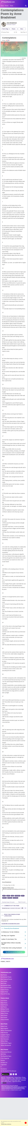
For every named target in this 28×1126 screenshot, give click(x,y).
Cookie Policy (18, 1077)
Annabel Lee (4, 1062)
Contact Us (9, 1078)
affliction (4, 897)
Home (2, 5)
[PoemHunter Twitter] (13, 1074)
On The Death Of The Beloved (8, 1071)
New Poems (4, 981)
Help (14, 1078)
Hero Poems (4, 1017)
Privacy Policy (8, 1081)
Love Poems (4, 1000)
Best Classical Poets (6, 987)
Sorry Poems (4, 1015)
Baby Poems (4, 1002)
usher (23, 895)
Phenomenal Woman (6, 1052)
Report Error (18, 1078)
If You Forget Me (5, 1058)
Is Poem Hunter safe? (15, 1080)
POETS (8, 961)
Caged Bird (4, 1064)
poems (8, 895)
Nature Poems (4, 1013)
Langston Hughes (5, 1034)
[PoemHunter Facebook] (11, 1074)
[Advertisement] (14, 1112)
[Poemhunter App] (5, 1074)
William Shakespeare (6, 1030)
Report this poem (21, 902)
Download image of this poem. (8, 902)
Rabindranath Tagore (6, 1043)
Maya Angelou (4, 1028)
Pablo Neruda (4, 1032)
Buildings (10, 897)
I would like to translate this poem (10, 923)
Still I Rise (3, 1054)
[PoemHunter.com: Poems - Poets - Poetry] (8, 2)
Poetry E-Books (5, 1019)
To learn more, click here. (6, 1124)
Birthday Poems (5, 1009)
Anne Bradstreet (12, 23)
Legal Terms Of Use (16, 1081)
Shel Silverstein (5, 1039)
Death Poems (4, 1004)
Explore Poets (4, 991)
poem (4, 895)
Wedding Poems (5, 1011)
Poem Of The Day (5, 994)
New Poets (3, 983)
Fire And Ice (4, 1069)
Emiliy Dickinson (5, 1037)
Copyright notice (10, 1077)
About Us (3, 1077)
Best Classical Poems (6, 979)
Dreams (3, 1060)
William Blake (4, 1041)
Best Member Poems (6, 977)
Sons (12, 895)
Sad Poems (4, 1007)
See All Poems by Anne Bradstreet (14, 952)
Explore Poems (5, 989)
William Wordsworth (6, 1045)
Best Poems (4, 975)
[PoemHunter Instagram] (16, 1074)
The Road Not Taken (6, 1056)
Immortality (15, 897)
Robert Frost (4, 1026)
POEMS (3, 961)
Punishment (17, 895)
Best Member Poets (6, 985)
